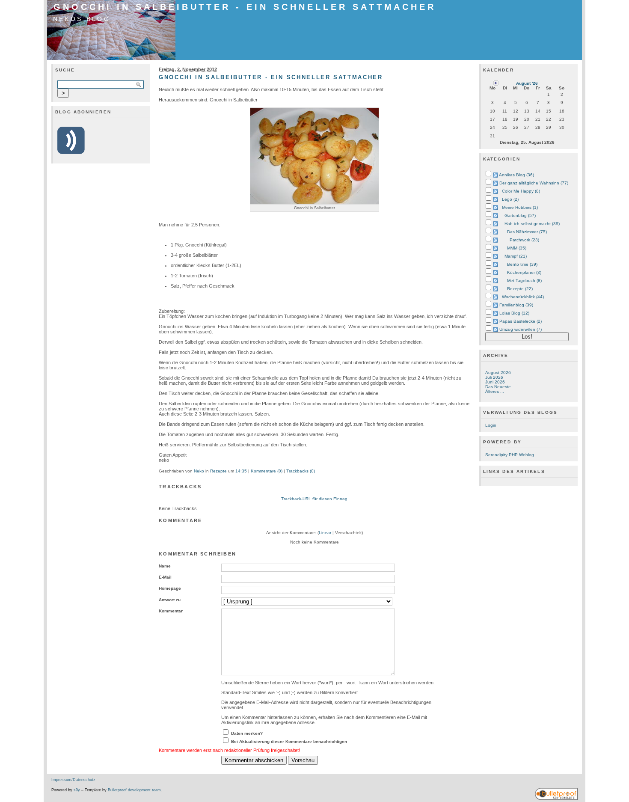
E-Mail (165, 577)
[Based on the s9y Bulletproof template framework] (556, 798)
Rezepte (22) (520, 288)
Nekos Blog (81, 18)
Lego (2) (510, 199)
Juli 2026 (494, 377)
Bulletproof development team (134, 790)
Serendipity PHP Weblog (509, 454)
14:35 (241, 471)
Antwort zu (170, 599)
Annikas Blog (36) (516, 174)
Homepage (170, 588)
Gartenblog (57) (520, 215)
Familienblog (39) (516, 305)
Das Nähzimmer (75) (527, 231)
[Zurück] (496, 82)
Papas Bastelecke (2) (520, 321)
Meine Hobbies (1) (520, 207)
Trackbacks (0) (300, 471)
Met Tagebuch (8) (524, 280)
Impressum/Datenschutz (73, 780)
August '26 (527, 83)
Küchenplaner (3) (524, 272)
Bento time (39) (522, 264)
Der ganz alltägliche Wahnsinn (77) (533, 183)
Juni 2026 (495, 382)
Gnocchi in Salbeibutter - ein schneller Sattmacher (244, 7)
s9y (77, 790)
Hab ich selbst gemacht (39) (532, 223)
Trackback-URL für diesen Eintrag (314, 498)
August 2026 (498, 372)
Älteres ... (494, 391)
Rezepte (218, 471)
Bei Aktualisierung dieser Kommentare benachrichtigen (289, 741)
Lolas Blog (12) (514, 313)
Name (165, 566)
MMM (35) (516, 248)
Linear (325, 532)
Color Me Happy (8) (521, 191)
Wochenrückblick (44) (523, 296)
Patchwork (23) (524, 240)
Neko (199, 471)
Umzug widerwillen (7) (520, 329)
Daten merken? (247, 733)
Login (490, 425)
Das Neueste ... (500, 386)
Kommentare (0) (266, 471)
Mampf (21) (515, 256)
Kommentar (171, 611)
